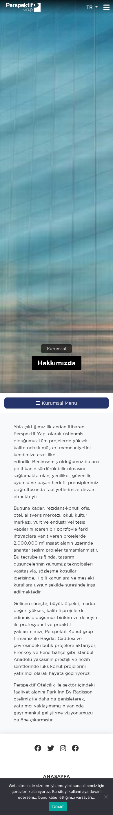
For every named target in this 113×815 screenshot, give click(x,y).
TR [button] (90, 7)
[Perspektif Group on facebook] (37, 748)
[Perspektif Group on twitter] (50, 748)
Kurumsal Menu (58, 403)
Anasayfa (56, 776)
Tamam (58, 806)
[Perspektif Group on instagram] (63, 748)
